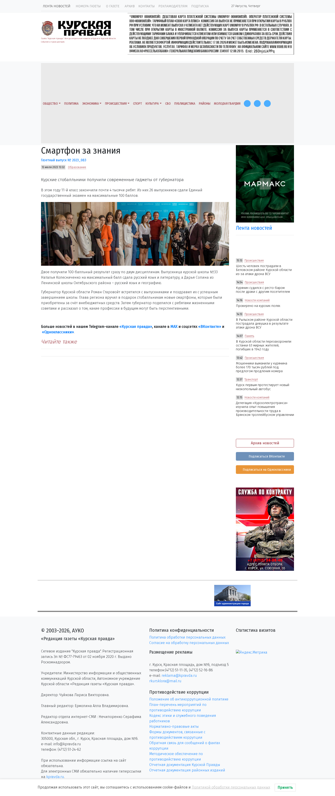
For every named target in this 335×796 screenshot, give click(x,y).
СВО (168, 104)
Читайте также (59, 342)
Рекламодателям (173, 6)
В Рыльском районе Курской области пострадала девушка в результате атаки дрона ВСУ (264, 324)
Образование (77, 167)
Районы (204, 104)
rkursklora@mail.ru (165, 681)
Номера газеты (88, 6)
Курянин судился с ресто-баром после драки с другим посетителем (263, 290)
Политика (71, 104)
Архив (130, 6)
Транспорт (251, 379)
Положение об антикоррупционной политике (188, 699)
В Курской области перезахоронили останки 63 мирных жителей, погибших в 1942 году (263, 345)
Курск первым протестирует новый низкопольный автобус (262, 387)
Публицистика (184, 104)
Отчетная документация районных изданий (187, 770)
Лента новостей (56, 6)
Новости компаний (257, 300)
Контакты (146, 6)
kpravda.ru (55, 777)
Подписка (200, 6)
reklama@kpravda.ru (179, 675)
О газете (112, 6)
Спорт (137, 104)
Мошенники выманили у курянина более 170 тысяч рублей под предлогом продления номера (261, 367)
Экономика (90, 104)
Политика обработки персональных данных (187, 637)
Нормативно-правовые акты (174, 726)
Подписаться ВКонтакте (266, 456)
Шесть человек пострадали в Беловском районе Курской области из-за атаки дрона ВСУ (264, 270)
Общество (50, 104)
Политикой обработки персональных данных (231, 787)
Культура (152, 104)
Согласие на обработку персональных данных (189, 643)
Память (249, 336)
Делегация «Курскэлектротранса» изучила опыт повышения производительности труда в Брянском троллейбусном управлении (265, 409)
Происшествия (116, 104)
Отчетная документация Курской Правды (184, 765)
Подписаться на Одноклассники (266, 470)
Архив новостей (265, 443)
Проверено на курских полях (258, 306)
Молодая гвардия (227, 104)
